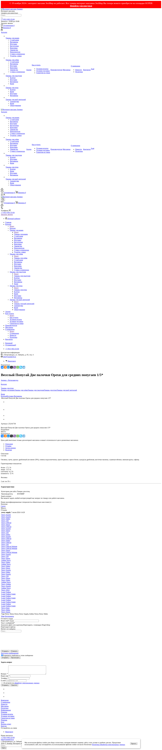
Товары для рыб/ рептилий (24, 304)
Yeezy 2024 (5, 590)
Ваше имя (5, 621)
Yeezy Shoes (5, 525)
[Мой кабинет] (2, 30)
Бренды (4, 726)
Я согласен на (21, 683)
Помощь (4, 712)
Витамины (18, 396)
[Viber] (14, 367)
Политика (4, 708)
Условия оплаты (7, 714)
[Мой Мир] (8, 367)
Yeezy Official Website (9, 546)
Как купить (14, 317)
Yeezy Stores (5, 612)
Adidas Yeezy (6, 560)
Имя (2, 616)
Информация (6, 710)
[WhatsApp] (17, 367)
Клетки (3, 396)
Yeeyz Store (5, 608)
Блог (2, 722)
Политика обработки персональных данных (108, 744)
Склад (3, 506)
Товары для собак (20, 258)
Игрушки (10, 396)
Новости (4, 704)
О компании (14, 333)
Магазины (5, 706)
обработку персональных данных (26, 683)
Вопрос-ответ (6, 724)
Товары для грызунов (22, 276)
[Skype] (20, 367)
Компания (4, 700)
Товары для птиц (20, 290)
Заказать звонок (7, 214)
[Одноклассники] (5, 367)
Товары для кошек (21, 234)
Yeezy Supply (6, 515)
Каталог (13, 228)
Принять (134, 743)
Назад (12, 226)
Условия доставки (7, 716)
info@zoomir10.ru (9, 357)
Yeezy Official (6, 523)
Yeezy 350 (5, 521)
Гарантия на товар (8, 718)
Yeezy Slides (5, 519)
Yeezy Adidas (6, 584)
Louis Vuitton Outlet (8, 594)
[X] (11, 367)
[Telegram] (23, 367)
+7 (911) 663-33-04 (8, 19)
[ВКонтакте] (2, 367)
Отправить (5, 651)
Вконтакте (12, 361)
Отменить (14, 651)
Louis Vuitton (6, 592)
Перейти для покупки (81, 6)
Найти (4, 748)
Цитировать (9, 616)
